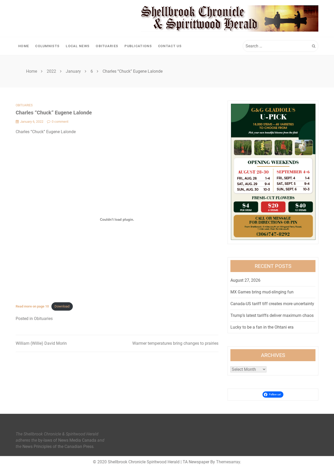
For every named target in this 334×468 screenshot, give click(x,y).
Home (23, 46)
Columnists (47, 46)
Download (62, 306)
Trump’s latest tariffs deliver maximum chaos (272, 315)
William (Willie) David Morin (41, 343)
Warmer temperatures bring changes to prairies (175, 343)
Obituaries (107, 46)
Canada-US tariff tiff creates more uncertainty (272, 303)
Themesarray (228, 461)
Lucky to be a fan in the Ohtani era (262, 327)
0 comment (60, 122)
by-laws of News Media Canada (67, 440)
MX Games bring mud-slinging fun (262, 292)
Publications (138, 46)
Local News (78, 46)
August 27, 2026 (245, 280)
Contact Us (170, 46)
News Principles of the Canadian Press (57, 446)
